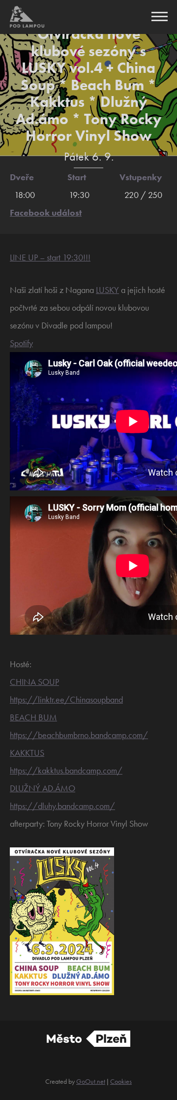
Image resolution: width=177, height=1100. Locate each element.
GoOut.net (90, 1081)
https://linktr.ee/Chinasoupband (66, 699)
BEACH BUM (33, 717)
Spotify (21, 343)
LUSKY (107, 289)
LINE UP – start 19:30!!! (50, 257)
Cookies (121, 1081)
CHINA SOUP (34, 681)
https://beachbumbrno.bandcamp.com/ (79, 735)
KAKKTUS (27, 752)
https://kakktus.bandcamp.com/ (66, 770)
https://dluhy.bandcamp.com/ (62, 805)
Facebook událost (46, 212)
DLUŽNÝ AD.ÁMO (42, 788)
